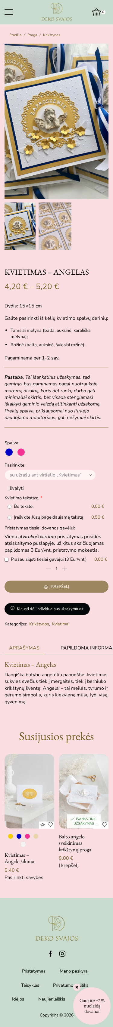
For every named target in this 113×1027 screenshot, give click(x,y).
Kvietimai (60, 624)
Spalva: (12, 443)
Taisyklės (30, 985)
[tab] (24, 648)
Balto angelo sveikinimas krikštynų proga (75, 843)
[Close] (76, 987)
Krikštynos (51, 34)
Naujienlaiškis (51, 999)
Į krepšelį (59, 586)
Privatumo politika (71, 985)
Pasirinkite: (15, 465)
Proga (32, 34)
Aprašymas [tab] (24, 648)
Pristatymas (34, 971)
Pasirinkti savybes (24, 878)
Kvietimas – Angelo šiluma (19, 858)
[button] (12, 123)
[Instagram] (62, 954)
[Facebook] (50, 954)
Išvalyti (16, 488)
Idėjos (18, 999)
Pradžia (15, 34)
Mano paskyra (74, 971)
